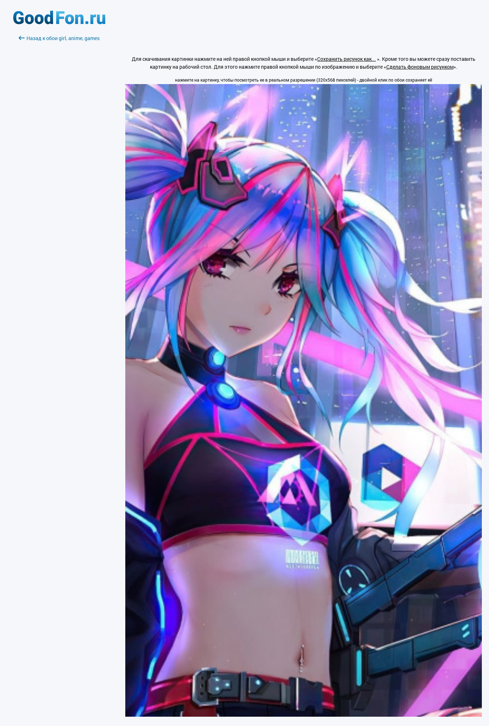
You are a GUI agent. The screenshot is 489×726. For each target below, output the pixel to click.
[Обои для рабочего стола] (59, 22)
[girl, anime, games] (303, 714)
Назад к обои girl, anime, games (63, 38)
